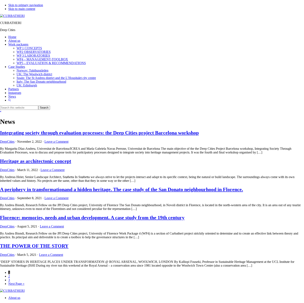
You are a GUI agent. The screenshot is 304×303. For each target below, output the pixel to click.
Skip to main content (21, 9)
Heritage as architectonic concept (35, 161)
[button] (9, 100)
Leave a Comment (56, 141)
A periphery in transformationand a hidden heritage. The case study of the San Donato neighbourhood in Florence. (121, 189)
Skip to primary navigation (25, 5)
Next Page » (16, 283)
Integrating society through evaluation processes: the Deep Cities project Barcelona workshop (99, 132)
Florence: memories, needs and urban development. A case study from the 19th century (92, 217)
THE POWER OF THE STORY (34, 246)
